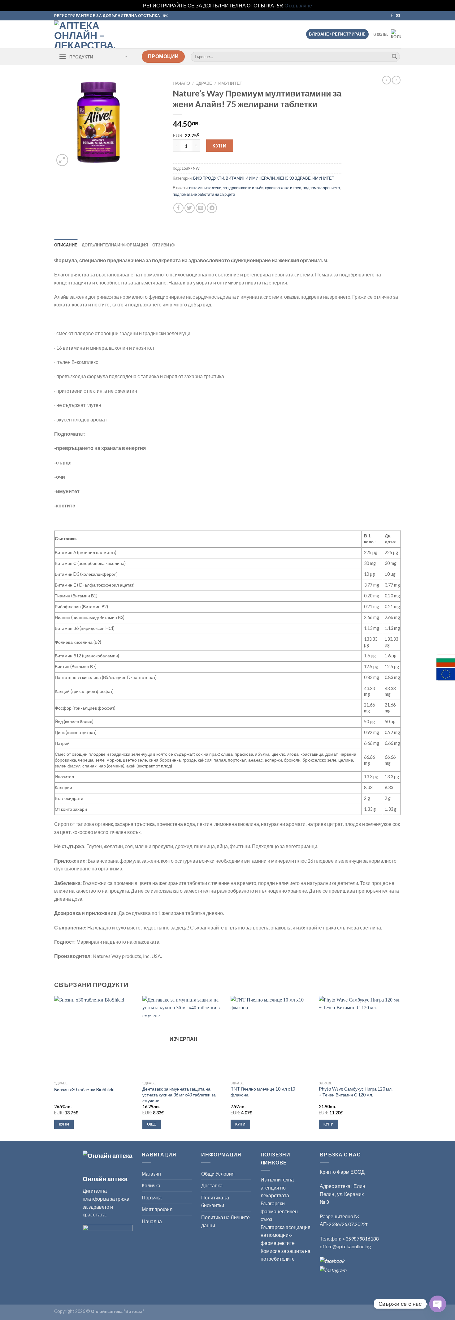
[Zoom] (62, 160)
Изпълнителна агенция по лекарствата (277, 1187)
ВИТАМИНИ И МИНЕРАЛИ (250, 178)
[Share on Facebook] (178, 208)
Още (151, 1124)
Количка (151, 1185)
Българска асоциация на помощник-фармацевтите (285, 1235)
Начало (181, 83)
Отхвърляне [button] (298, 5)
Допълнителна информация (115, 244)
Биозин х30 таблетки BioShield (84, 1089)
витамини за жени (205, 187)
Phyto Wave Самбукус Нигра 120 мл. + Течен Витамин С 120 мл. (355, 1091)
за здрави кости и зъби (243, 187)
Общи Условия (218, 1174)
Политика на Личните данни (225, 1221)
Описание (65, 244)
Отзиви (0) (163, 244)
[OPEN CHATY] (437, 1304)
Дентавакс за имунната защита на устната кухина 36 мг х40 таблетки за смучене (179, 1094)
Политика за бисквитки (215, 1201)
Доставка (212, 1185)
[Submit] (394, 56)
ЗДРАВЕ (204, 83)
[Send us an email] (398, 16)
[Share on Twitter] (189, 208)
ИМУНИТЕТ (230, 83)
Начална (152, 1221)
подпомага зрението (321, 187)
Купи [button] (64, 1124)
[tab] (65, 245)
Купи (219, 145)
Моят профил (157, 1209)
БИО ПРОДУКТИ (208, 178)
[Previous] (54, 1068)
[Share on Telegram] (212, 208)
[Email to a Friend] (201, 208)
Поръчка (152, 1197)
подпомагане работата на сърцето (204, 194)
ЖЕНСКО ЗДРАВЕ (293, 178)
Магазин (151, 1174)
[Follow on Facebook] (392, 16)
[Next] (400, 1068)
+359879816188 (360, 1238)
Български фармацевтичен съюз (279, 1211)
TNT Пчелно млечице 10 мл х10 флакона (263, 1091)
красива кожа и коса (283, 187)
